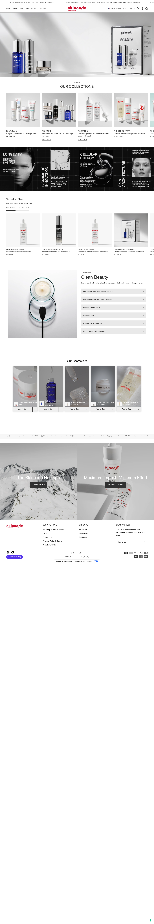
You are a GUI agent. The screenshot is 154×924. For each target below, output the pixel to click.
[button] (31, 8)
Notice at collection (64, 568)
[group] (77, 123)
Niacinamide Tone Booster (15, 256)
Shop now (10, 143)
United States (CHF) (118, 8)
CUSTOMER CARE (50, 532)
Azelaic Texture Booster (86, 256)
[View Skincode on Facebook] (12, 559)
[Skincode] (77, 8)
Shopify (86, 563)
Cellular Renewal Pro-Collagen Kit (125, 256)
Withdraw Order (49, 552)
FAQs (45, 540)
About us (83, 536)
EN (131, 8)
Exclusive (83, 544)
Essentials (83, 540)
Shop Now (46, 146)
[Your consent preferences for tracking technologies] (150, 920)
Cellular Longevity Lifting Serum (52, 256)
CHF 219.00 (117, 261)
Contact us (47, 544)
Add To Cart (22, 416)
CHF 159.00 (45, 261)
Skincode (73, 563)
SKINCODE (83, 532)
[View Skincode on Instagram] (7, 559)
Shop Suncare (77, 68)
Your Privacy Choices (84, 568)
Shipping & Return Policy (53, 536)
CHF (72, 559)
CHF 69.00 (9, 261)
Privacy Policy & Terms (52, 548)
